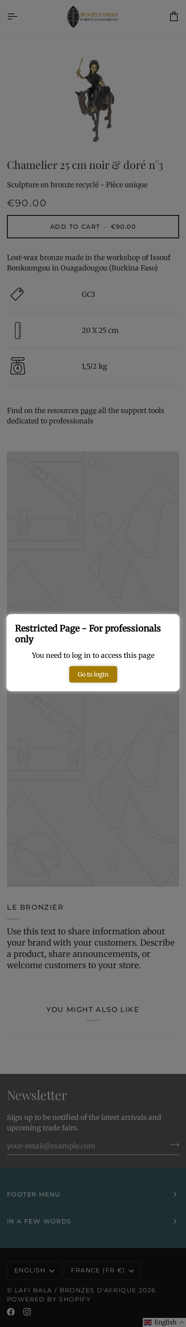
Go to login (93, 674)
